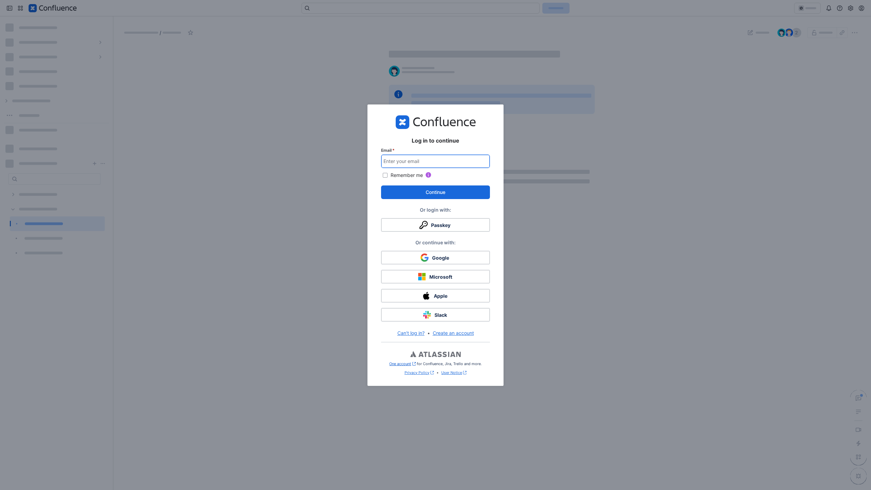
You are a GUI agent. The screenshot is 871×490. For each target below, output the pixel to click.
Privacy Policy (417, 372)
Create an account (453, 333)
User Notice (451, 372)
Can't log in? (411, 333)
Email (388, 150)
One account (402, 363)
